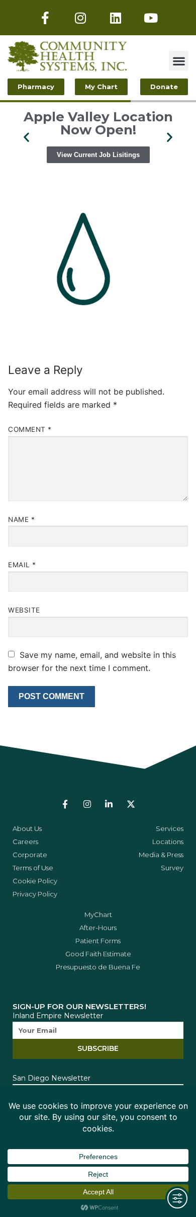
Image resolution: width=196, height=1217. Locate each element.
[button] (178, 60)
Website (24, 610)
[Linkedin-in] (109, 804)
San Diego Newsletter (51, 1078)
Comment (30, 429)
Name (21, 519)
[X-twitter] (130, 804)
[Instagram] (80, 17)
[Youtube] (150, 17)
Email (22, 565)
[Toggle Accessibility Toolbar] (177, 1198)
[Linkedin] (115, 17)
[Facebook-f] (45, 17)
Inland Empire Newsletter (58, 1015)
